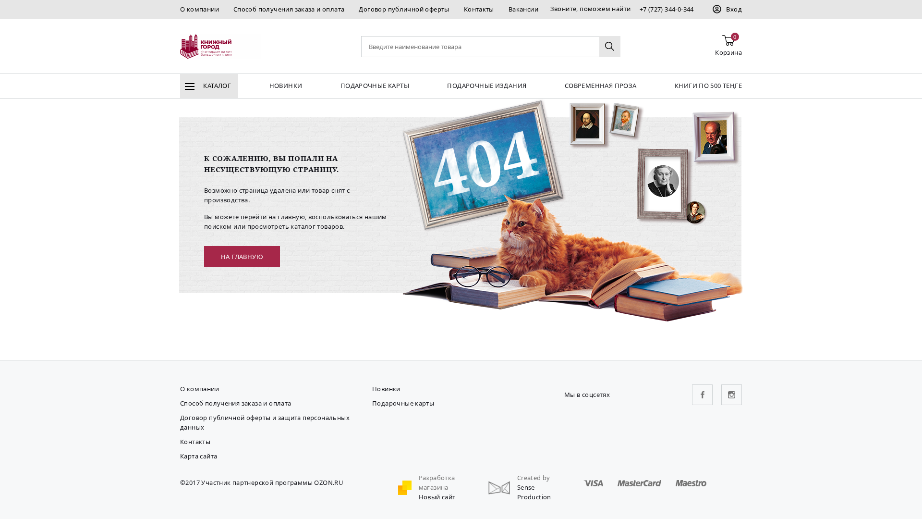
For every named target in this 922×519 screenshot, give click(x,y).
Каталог (216, 85)
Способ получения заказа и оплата (288, 9)
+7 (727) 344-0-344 (667, 9)
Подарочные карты (374, 85)
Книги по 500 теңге (708, 85)
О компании (199, 9)
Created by (533, 477)
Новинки (286, 85)
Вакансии (523, 9)
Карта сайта (198, 456)
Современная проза (601, 85)
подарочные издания (486, 85)
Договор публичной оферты (404, 9)
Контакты (479, 9)
